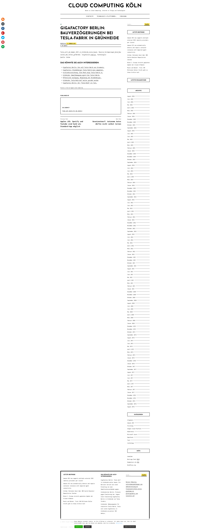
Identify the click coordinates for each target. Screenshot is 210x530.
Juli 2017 (130, 375)
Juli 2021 (130, 271)
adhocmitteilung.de (132, 486)
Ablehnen (87, 526)
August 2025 (131, 130)
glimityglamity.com (132, 493)
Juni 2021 (130, 274)
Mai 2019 (130, 346)
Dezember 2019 (131, 326)
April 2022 (130, 245)
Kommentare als (133, 462)
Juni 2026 (130, 102)
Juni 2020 (130, 309)
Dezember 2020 (131, 291)
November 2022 (131, 225)
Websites (133, 482)
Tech (67, 87)
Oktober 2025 (131, 125)
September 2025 (131, 128)
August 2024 (131, 165)
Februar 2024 (131, 182)
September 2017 (131, 369)
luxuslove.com (130, 495)
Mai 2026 (130, 105)
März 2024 (130, 179)
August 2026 (131, 96)
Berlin (93, 54)
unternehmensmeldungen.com (134, 484)
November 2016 (131, 398)
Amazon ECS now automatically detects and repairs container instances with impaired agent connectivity (79, 486)
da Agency (64, 45)
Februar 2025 (131, 148)
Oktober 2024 (131, 159)
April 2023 (130, 211)
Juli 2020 (130, 306)
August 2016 (131, 406)
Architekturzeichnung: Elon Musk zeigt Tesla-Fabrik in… (83, 72)
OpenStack (130, 437)
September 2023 (131, 197)
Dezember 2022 (131, 222)
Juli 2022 (130, 237)
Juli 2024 (130, 168)
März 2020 (130, 317)
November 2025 (131, 122)
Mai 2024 (130, 174)
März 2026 (130, 110)
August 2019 (131, 337)
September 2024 (131, 162)
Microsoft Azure (132, 434)
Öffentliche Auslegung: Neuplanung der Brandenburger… (82, 77)
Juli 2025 (130, 133)
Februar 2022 (131, 251)
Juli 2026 (130, 99)
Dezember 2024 (131, 153)
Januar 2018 (131, 363)
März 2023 (130, 214)
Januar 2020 (131, 323)
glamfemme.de (130, 491)
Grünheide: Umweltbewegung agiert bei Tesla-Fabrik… (81, 75)
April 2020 (130, 314)
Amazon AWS (130, 423)
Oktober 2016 (131, 401)
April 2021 (130, 280)
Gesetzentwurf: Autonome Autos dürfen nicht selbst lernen (107, 121)
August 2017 (131, 372)
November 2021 (131, 260)
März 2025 (130, 145)
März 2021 (130, 283)
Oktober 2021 (131, 263)
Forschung (123, 16)
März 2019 (130, 352)
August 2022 (131, 234)
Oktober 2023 (131, 194)
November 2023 (131, 191)
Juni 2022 (130, 240)
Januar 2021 (131, 289)
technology (130, 443)
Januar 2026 (131, 116)
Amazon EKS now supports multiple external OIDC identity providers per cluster (137, 40)
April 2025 (130, 142)
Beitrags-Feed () (133, 459)
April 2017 (130, 383)
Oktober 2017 (131, 366)
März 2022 (130, 248)
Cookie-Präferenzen (130, 526)
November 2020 (131, 294)
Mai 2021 (130, 277)
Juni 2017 (130, 378)
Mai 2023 (130, 208)
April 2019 (130, 349)
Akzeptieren (78, 526)
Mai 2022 (130, 243)
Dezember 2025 (131, 119)
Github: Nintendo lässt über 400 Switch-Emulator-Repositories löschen (137, 57)
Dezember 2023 (131, 188)
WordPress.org (131, 465)
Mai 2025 (130, 139)
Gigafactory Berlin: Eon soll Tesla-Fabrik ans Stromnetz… (83, 67)
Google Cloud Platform (134, 428)
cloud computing (78, 87)
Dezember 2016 (131, 395)
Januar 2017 (131, 392)
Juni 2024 (130, 171)
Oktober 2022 (131, 228)
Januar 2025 (131, 151)
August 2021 (131, 268)
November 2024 (131, 156)
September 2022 (131, 231)
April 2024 (130, 176)
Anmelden (130, 456)
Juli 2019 (130, 340)
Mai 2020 (130, 312)
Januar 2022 (131, 254)
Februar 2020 (131, 320)
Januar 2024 (131, 185)
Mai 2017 (130, 381)
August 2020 (131, 303)
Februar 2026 (131, 113)
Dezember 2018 (131, 360)
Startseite (89, 16)
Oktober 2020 (131, 297)
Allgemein (130, 420)
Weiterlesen (119, 523)
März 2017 (130, 386)
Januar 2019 (131, 358)
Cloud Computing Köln (105, 6)
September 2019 (131, 335)
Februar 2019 (131, 355)
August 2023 (131, 199)
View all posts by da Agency (72, 111)
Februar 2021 (131, 286)
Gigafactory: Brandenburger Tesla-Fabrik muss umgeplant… (83, 70)
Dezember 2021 (131, 257)
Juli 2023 (130, 202)
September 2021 (131, 266)
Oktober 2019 (131, 332)
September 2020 (131, 300)
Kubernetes (130, 431)
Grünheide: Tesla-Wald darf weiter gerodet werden (80, 80)
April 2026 (130, 107)
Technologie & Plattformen (106, 16)
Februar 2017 (131, 389)
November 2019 (131, 329)
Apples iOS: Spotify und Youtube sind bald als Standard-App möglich (71, 122)
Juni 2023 (130, 205)
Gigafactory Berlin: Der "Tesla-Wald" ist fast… (80, 83)
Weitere (128, 482)
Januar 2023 (131, 220)
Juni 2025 (130, 136)
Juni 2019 (130, 343)
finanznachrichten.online (134, 489)
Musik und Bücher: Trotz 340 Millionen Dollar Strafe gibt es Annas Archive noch (137, 70)
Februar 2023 (131, 217)
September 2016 (131, 404)
